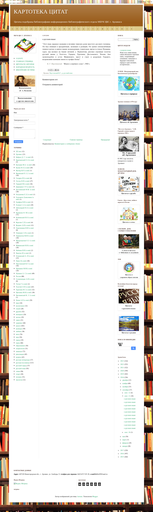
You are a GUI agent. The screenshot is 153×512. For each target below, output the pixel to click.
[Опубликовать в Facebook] (56, 70)
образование (20, 345)
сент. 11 (127, 396)
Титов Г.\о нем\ (21, 284)
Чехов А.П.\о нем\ (22, 300)
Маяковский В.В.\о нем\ (24, 245)
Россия (18, 276)
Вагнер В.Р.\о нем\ (22, 170)
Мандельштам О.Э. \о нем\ (25, 240)
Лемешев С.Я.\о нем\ (23, 233)
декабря (125, 380)
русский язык (67, 73)
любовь (18, 331)
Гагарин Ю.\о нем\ (22, 178)
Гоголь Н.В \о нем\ (22, 181)
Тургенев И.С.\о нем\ (23, 290)
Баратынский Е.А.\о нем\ (25, 160)
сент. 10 (127, 432)
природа (19, 351)
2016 (122, 453)
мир (17, 337)
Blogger (95, 496)
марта (124, 439)
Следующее (47, 140)
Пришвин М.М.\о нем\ (24, 268)
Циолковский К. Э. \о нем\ (25, 295)
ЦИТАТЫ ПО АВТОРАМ (25, 64)
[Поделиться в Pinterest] (58, 70)
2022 (122, 364)
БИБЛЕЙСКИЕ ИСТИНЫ (25, 70)
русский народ (21, 365)
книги (18, 326)
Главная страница (76, 140)
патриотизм (20, 348)
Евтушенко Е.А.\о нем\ (24, 194)
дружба (18, 311)
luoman (79, 496)
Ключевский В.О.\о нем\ (24, 217)
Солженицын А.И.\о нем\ (25, 279)
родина (18, 357)
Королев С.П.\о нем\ (23, 222)
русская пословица (22, 363)
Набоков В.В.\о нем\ (23, 250)
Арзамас (19, 154)
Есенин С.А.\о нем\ (23, 205)
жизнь (18, 317)
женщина (19, 314)
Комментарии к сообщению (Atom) (67, 144)
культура (19, 328)
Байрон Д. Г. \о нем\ (23, 157)
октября (125, 386)
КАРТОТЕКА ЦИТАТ (41, 11)
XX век (18, 151)
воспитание (20, 306)
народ (18, 340)
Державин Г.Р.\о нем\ (24, 187)
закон (18, 320)
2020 (122, 371)
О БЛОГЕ (19, 58)
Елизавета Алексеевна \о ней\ (25, 198)
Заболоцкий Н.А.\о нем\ (24, 208)
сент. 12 (127, 393)
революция (20, 354)
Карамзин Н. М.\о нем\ (24, 213)
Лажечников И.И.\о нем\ (25, 228)
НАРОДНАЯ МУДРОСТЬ (25, 67)
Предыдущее (105, 140)
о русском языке (130, 399)
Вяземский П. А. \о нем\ (24, 173)
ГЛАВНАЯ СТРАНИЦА (24, 61)
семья (18, 371)
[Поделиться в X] (53, 70)
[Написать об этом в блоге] (51, 70)
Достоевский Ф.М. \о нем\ (25, 189)
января (125, 446)
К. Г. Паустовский (54, 64)
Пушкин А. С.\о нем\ (23, 273)
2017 (122, 450)
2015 (122, 457)
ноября (125, 383)
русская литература (23, 360)
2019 (122, 374)
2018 (122, 377)
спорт (18, 374)
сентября (125, 390)
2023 (122, 361)
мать (17, 334)
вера (17, 303)
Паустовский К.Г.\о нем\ (25, 264)
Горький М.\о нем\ (22, 184)
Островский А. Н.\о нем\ (25, 256)
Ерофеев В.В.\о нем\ (23, 202)
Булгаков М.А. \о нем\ (24, 165)
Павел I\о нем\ (21, 261)
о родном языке (125, 50)
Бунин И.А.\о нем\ (22, 167)
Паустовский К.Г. (55, 73)
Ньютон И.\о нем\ (22, 253)
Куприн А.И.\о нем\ (23, 225)
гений (18, 309)
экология (19, 380)
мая (123, 436)
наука (18, 343)
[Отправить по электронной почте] (49, 70)
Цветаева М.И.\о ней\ (23, 292)
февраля (125, 443)
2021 (122, 367)
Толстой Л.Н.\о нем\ (23, 287)
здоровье (19, 323)
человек (19, 377)
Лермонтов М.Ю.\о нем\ (24, 236)
